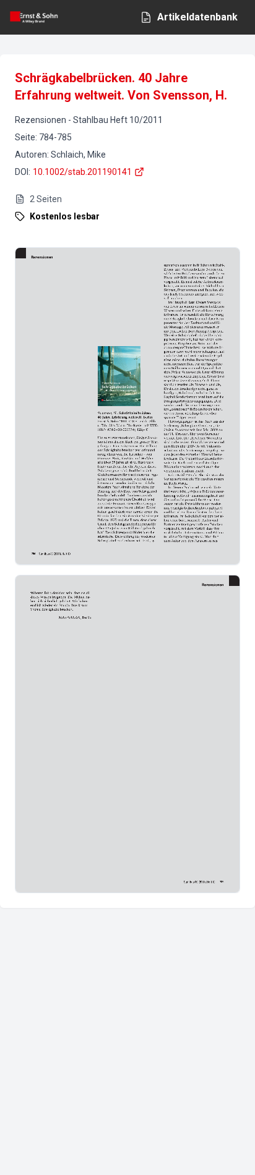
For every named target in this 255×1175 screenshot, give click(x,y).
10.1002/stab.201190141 (82, 172)
